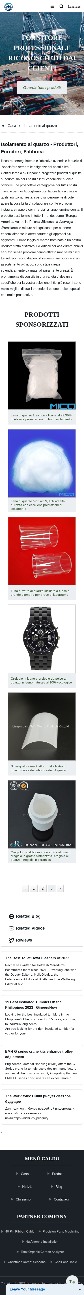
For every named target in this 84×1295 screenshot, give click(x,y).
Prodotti (57, 1174)
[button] (52, 6)
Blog (59, 1187)
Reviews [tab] (24, 940)
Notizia (27, 1187)
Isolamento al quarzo (40, 126)
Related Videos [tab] (30, 928)
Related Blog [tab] (28, 916)
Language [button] (74, 6)
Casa (12, 126)
